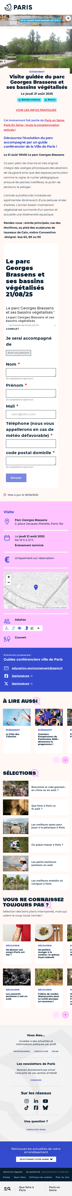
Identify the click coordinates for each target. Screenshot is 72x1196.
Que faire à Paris (26, 1189)
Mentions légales (12, 1172)
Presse (6, 1177)
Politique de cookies (40, 1177)
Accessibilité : (47, 1172)
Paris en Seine (54, 1189)
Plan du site (62, 1177)
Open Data (20, 1177)
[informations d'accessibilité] (23, 628)
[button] (36, 587)
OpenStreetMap (55, 608)
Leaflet (39, 608)
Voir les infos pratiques (36, 110)
